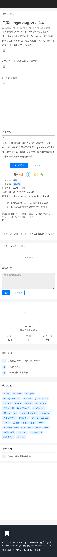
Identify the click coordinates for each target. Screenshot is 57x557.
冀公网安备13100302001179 (37, 545)
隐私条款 (28, 550)
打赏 (38, 165)
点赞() (20, 165)
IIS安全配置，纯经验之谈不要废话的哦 (29, 203)
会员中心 (38, 550)
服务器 (17, 184)
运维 (12, 14)
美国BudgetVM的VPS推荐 (42, 234)
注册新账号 (18, 293)
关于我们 (6, 550)
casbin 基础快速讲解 (18, 372)
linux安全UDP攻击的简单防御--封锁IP (29, 207)
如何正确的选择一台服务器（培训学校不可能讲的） (15, 234)
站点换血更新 (14, 366)
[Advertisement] (28, 491)
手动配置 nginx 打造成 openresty (24, 360)
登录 (6, 293)
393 (9, 339)
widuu (28, 326)
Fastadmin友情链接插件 (19, 456)
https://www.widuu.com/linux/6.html (31, 196)
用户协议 (17, 550)
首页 (4, 14)
